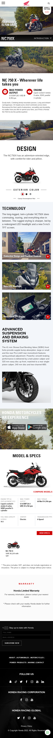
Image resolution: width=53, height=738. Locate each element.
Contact (40, 662)
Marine (31, 662)
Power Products (18, 662)
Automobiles (23, 657)
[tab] (13, 548)
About (12, 657)
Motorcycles (37, 657)
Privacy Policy (26, 726)
